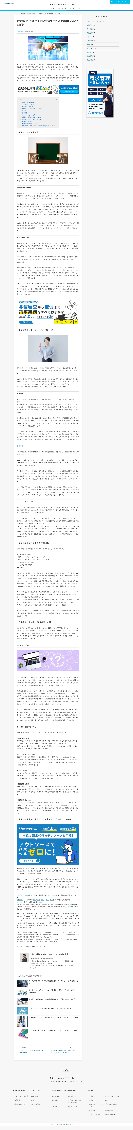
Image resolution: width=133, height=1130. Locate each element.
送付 (38, 900)
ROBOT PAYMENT (64, 1124)
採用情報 (92, 1110)
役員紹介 (92, 1100)
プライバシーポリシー (112, 1104)
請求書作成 (55, 1096)
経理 (88, 44)
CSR (106, 1100)
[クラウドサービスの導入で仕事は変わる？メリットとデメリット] (22, 1008)
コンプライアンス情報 (112, 1096)
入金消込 (90, 29)
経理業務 (70, 906)
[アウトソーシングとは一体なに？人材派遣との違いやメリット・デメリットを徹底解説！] (22, 990)
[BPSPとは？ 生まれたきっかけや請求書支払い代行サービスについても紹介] (22, 1030)
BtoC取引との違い (27, 106)
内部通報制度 (109, 1110)
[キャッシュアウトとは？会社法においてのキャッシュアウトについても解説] (22, 1017)
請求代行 (90, 48)
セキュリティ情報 (94, 1114)
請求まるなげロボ (24, 895)
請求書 (89, 52)
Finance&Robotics (110, 1114)
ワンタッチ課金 (35, 1104)
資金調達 (90, 60)
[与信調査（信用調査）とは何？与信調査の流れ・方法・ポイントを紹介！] (22, 999)
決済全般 (90, 40)
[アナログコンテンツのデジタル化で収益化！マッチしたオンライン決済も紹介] (22, 981)
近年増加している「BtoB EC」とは (31, 119)
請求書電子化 (72, 1096)
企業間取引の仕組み (28, 104)
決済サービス (47, 918)
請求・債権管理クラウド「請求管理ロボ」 (64, 1090)
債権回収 (90, 25)
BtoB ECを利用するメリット (30, 123)
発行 (34, 900)
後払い (89, 37)
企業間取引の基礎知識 (27, 102)
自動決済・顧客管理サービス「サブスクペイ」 (28, 1090)
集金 (42, 900)
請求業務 (90, 56)
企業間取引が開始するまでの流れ (30, 117)
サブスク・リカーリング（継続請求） (74, 1101)
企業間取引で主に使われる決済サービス (32, 108)
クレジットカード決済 (28, 115)
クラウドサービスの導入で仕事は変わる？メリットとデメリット (50, 1008)
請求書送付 (55, 1100)
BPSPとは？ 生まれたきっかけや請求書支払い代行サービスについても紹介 (53, 1030)
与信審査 (20, 900)
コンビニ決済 (34, 1096)
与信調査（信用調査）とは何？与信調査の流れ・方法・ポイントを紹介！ (53, 999)
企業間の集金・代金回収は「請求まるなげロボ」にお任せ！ (38, 125)
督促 (51, 900)
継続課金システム (19, 1104)
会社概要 (92, 1096)
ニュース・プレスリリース (96, 1105)
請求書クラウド (72, 1106)
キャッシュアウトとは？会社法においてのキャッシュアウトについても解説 (53, 1017)
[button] (55, 99)
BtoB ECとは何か (27, 121)
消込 (47, 900)
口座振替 (24, 113)
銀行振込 (24, 111)
